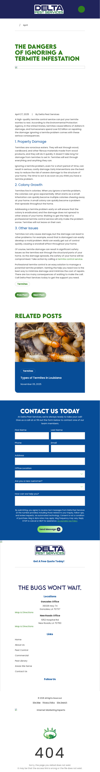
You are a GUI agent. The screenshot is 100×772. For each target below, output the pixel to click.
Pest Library (21, 660)
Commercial (22, 655)
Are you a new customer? (28, 481)
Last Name (57, 430)
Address (19, 455)
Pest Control (21, 650)
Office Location (23, 468)
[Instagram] (49, 684)
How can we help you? (27, 493)
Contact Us (21, 671)
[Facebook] (44, 684)
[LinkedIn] (55, 684)
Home (18, 639)
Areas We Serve (23, 666)
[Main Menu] (17, 9)
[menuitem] (37, 702)
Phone (18, 442)
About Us (20, 644)
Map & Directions (24, 612)
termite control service (70, 259)
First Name (21, 430)
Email (54, 442)
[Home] (49, 9)
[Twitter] (61, 684)
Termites (22, 284)
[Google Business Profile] (38, 684)
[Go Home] (16, 25)
